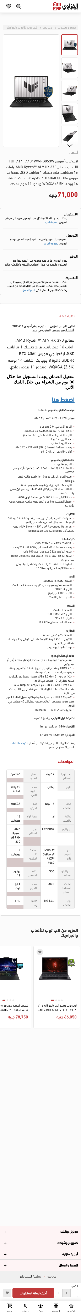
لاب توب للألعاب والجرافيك (22, 27)
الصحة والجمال (68, 1265)
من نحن (51, 1276)
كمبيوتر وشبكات (66, 27)
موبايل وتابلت (69, 1231)
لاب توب (47, 27)
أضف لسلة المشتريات (33, 1292)
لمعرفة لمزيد (51, 222)
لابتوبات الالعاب (19, 743)
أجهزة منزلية (70, 1253)
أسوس (73, 152)
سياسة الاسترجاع (30, 1276)
